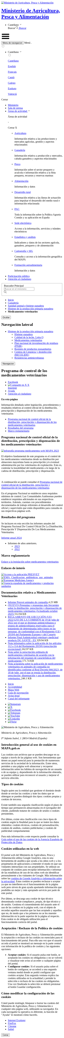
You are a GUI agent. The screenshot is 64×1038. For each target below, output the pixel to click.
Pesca (17, 164)
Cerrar (5, 1035)
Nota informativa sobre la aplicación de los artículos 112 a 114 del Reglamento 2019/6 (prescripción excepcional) (34, 646)
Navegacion (8, 363)
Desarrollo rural (22, 192)
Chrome (12, 1026)
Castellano (13, 60)
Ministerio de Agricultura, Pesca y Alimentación (30, 14)
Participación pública (19, 276)
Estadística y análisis (25, 237)
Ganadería (19, 150)
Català (11, 77)
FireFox (12, 1023)
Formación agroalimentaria (28, 265)
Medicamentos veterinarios (28, 340)
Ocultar (6, 317)
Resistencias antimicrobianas (29, 357)
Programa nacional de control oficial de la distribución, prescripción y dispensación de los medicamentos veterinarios (32, 422)
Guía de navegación (18, 692)
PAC (17, 209)
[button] (32, 43)
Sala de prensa (15, 108)
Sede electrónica (22, 223)
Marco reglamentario (18, 430)
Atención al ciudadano (19, 279)
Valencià (12, 94)
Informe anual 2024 (11, 537)
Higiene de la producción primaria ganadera (30, 308)
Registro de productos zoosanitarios (32, 349)
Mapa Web (13, 689)
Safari (11, 1029)
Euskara (12, 88)
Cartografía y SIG (23, 251)
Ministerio (13, 105)
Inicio (11, 299)
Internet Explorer (16, 1020)
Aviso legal (14, 695)
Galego (11, 83)
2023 (17, 546)
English (12, 66)
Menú (27, 42)
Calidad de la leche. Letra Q (28, 337)
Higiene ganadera (23, 334)
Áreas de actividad (18, 111)
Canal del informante (19, 698)
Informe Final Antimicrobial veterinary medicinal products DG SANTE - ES (33, 639)
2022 (17, 549)
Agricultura (20, 133)
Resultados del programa (20, 428)
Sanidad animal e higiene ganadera (26, 305)
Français (12, 71)
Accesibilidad (15, 686)
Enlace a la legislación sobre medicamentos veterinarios (30, 561)
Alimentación (21, 181)
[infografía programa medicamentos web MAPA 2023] (30, 450)
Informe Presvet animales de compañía (28, 602)
